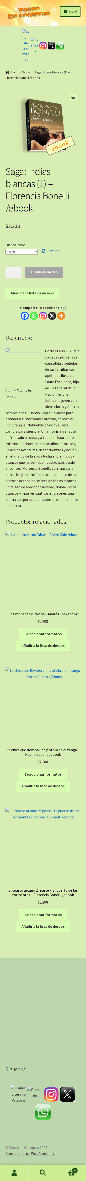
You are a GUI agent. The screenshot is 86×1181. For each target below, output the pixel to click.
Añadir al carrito (44, 272)
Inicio (14, 72)
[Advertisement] (43, 1007)
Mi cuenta (14, 1173)
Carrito (66, 1168)
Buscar (43, 1173)
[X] (52, 316)
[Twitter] (51, 46)
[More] (61, 316)
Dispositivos (15, 245)
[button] (73, 97)
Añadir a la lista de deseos (32, 293)
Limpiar (53, 250)
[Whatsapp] (34, 316)
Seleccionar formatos (43, 633)
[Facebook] (34, 46)
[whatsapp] (60, 46)
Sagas (26, 72)
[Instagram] (43, 46)
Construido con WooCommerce (30, 1153)
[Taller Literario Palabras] (26, 45)
